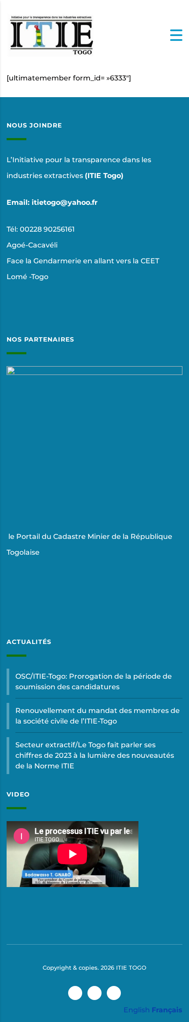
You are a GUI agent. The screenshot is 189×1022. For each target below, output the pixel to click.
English (137, 1010)
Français (167, 1010)
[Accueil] (50, 34)
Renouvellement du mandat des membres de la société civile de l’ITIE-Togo (97, 715)
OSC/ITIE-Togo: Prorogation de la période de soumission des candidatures (93, 681)
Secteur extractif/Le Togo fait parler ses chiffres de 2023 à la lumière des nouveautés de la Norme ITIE (94, 755)
